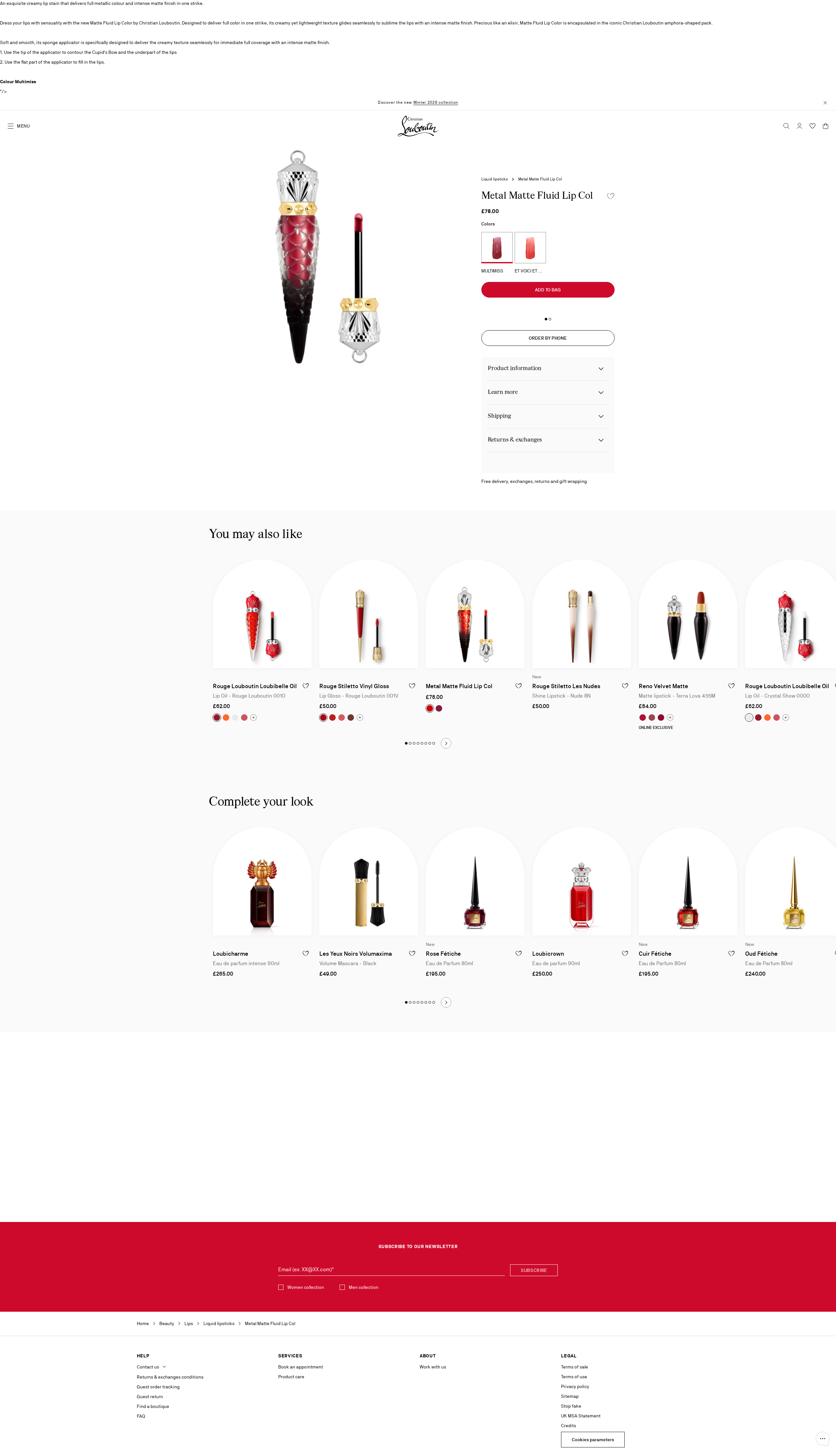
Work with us (433, 1366)
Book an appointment (300, 1366)
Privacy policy (575, 1386)
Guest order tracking (158, 1386)
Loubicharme (230, 953)
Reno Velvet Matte (663, 686)
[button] (822, 1438)
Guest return (150, 1396)
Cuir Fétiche (655, 953)
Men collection (363, 1287)
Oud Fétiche (761, 953)
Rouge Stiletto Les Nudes (566, 686)
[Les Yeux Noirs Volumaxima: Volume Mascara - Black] (368, 881)
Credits (568, 1425)
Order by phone (548, 338)
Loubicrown (548, 953)
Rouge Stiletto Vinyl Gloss (354, 686)
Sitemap (570, 1396)
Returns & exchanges (515, 440)
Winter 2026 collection (435, 102)
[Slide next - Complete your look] (446, 1002)
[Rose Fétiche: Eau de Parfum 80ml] (475, 881)
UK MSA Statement (581, 1415)
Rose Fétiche (443, 953)
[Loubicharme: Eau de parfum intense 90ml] (262, 881)
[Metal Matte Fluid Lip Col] (475, 614)
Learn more (503, 392)
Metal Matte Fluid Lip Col (459, 686)
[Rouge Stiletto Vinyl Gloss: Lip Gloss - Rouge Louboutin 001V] (368, 614)
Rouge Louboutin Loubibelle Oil (255, 686)
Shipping (499, 416)
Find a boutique (153, 1406)
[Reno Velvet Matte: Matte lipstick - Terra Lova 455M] (688, 614)
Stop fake (571, 1406)
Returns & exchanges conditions (170, 1377)
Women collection (305, 1287)
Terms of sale (574, 1366)
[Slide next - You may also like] (446, 743)
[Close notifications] (825, 102)
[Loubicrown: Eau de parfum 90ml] (581, 881)
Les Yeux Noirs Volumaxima (355, 953)
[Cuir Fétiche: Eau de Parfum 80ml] (688, 881)
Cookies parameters (593, 1439)
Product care (291, 1376)
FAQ (141, 1416)
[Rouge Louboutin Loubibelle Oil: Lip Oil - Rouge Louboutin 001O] (262, 614)
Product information (514, 368)
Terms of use (574, 1376)
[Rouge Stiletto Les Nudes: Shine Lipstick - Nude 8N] (581, 614)
